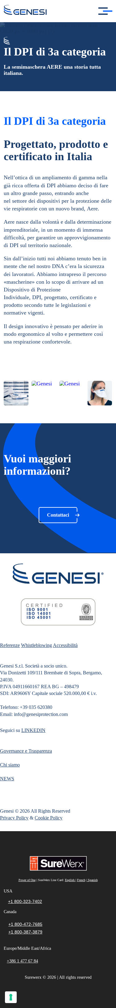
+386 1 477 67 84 (22, 961)
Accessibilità (65, 645)
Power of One (27, 880)
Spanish (92, 880)
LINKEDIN (33, 730)
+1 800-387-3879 (25, 931)
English (70, 880)
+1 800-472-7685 (25, 924)
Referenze (10, 645)
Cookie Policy (48, 817)
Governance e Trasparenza (26, 751)
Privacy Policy (14, 817)
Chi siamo (10, 764)
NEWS (7, 778)
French (81, 880)
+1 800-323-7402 (25, 901)
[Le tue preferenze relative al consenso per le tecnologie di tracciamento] (11, 997)
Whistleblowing (36, 645)
